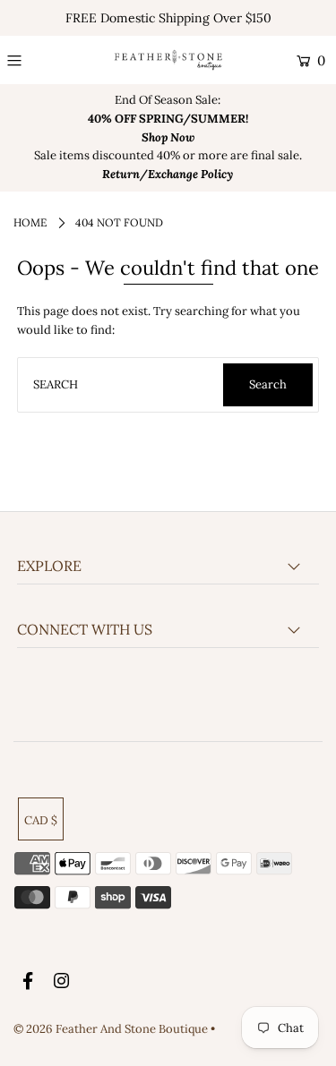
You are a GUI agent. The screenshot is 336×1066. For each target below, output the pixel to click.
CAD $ (40, 820)
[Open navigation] (33, 60)
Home (30, 222)
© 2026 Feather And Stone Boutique (112, 1028)
